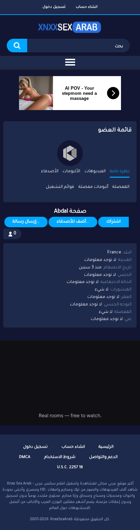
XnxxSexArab (61, 519)
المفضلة (120, 187)
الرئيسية (106, 447)
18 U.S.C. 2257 (70, 467)
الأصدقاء (49, 171)
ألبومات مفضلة (93, 187)
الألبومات (71, 171)
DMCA (24, 457)
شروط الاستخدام (59, 457)
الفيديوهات (95, 171)
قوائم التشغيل (60, 187)
